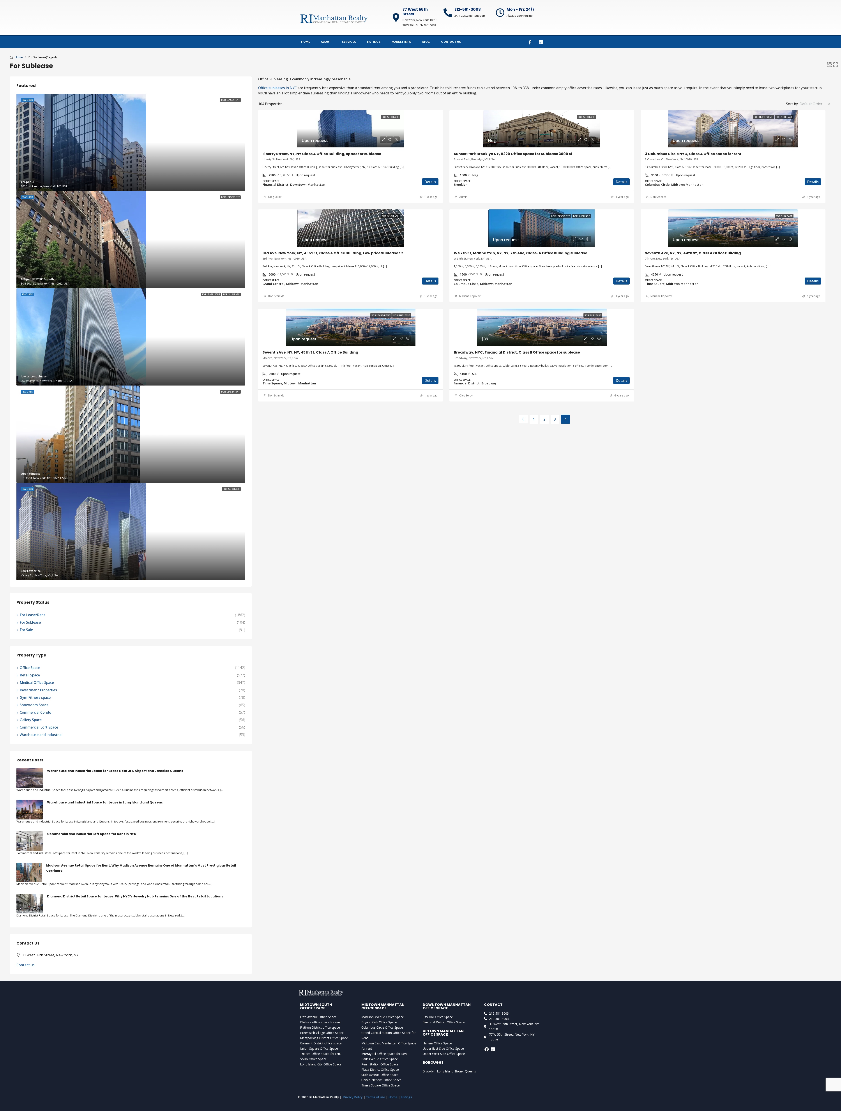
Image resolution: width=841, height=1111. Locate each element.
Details (430, 181)
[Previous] (523, 419)
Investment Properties (38, 690)
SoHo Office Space (313, 1059)
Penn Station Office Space (379, 1064)
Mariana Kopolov (470, 296)
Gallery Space (31, 719)
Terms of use (375, 1097)
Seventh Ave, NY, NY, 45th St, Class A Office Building (310, 352)
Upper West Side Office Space (444, 1054)
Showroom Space (34, 704)
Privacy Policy (352, 1097)
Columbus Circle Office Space (382, 1027)
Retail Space (30, 675)
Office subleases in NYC (277, 87)
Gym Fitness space (35, 697)
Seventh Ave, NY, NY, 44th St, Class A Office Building (693, 253)
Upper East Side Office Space (443, 1048)
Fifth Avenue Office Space (318, 1017)
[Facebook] (486, 1049)
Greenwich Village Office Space (322, 1033)
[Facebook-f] (529, 42)
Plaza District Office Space (380, 1069)
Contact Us (451, 42)
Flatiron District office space (320, 1027)
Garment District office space (321, 1043)
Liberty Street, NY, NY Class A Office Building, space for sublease (322, 153)
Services (349, 42)
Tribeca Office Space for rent (320, 1054)
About (326, 42)
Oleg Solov (274, 197)
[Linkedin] (541, 42)
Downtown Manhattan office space (447, 1006)
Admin (463, 197)
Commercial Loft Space (39, 727)
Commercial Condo (35, 712)
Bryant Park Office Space (379, 1022)
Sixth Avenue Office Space (379, 1075)
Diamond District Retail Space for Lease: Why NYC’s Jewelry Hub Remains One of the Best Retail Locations (135, 896)
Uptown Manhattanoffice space (443, 1032)
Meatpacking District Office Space (324, 1038)
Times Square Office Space (380, 1085)
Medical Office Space (37, 682)
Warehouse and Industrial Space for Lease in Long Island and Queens (105, 802)
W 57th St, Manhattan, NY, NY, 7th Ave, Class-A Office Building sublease (520, 253)
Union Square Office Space (319, 1048)
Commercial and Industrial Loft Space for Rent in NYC (91, 834)
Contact (493, 1004)
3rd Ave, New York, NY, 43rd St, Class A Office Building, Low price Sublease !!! (333, 253)
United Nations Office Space (381, 1080)
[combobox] (815, 103)
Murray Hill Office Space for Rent (384, 1054)
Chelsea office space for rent (320, 1022)
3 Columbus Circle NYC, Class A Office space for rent (693, 153)
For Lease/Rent (32, 614)
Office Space (30, 667)
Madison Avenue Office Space (382, 1017)
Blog (426, 42)
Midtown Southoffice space (316, 1006)
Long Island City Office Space (320, 1064)
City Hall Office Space (438, 1017)
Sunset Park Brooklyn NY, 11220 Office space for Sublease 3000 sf (513, 153)
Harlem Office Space (437, 1043)
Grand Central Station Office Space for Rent (388, 1035)
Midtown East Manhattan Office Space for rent (388, 1046)
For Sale (26, 629)
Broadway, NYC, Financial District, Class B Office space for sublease (517, 352)
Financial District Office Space (444, 1022)
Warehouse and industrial (41, 734)
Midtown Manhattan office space (383, 1006)
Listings (374, 42)
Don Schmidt (658, 197)
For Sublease (30, 622)
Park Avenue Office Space (379, 1059)
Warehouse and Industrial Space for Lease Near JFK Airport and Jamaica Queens (115, 771)
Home (305, 42)
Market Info (401, 42)
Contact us (25, 964)
